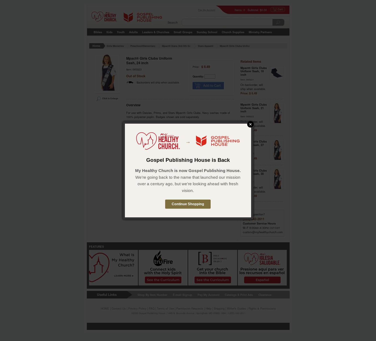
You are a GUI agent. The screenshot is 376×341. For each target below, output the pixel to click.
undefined (250, 124)
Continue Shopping (188, 204)
